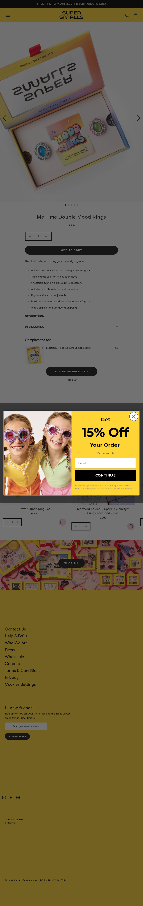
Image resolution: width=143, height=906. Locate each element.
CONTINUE (105, 475)
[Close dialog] (133, 416)
